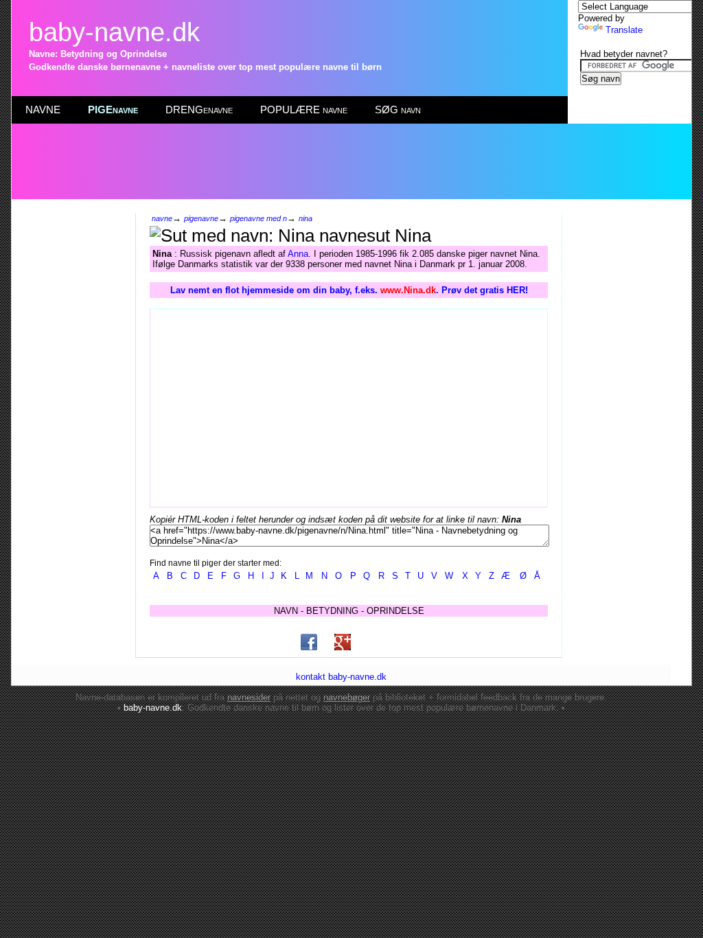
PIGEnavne (113, 109)
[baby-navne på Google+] (342, 642)
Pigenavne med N (258, 218)
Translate (624, 30)
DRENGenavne (199, 109)
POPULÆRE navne (303, 109)
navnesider (248, 697)
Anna (298, 254)
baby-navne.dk (114, 32)
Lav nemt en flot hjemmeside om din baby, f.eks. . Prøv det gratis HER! (349, 290)
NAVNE (42, 109)
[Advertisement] (351, 161)
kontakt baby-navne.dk (341, 677)
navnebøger (346, 697)
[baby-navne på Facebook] (309, 642)
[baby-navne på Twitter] (376, 642)
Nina (305, 218)
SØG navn (398, 109)
